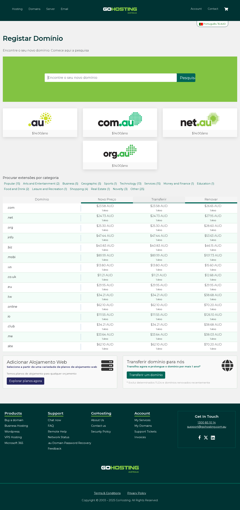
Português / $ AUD (214, 23)
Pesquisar (187, 78)
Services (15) (152, 183)
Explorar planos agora (25, 381)
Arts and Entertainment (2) (41, 183)
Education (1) (205, 183)
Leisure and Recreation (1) (49, 189)
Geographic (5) (91, 183)
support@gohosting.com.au (206, 426)
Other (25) (137, 189)
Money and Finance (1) (179, 183)
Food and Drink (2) (16, 189)
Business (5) (70, 183)
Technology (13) (130, 183)
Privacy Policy (136, 493)
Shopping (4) (79, 189)
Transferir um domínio (146, 375)
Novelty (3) (120, 189)
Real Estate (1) (100, 189)
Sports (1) (110, 183)
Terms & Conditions (107, 493)
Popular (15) (12, 183)
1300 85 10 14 (207, 422)
